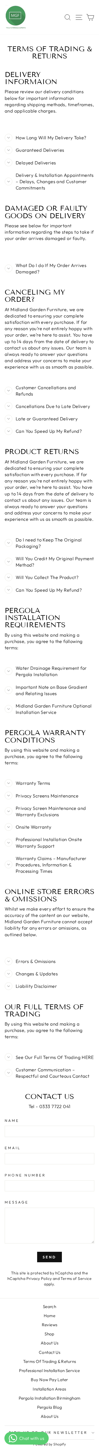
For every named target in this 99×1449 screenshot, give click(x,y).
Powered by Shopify (49, 1444)
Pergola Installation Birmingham (50, 1398)
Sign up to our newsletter (48, 1432)
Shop (49, 1333)
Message (17, 1202)
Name (12, 1120)
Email (13, 1148)
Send (49, 1257)
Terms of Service (76, 1278)
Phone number (25, 1175)
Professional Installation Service (49, 1370)
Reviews (49, 1324)
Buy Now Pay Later (49, 1379)
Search (49, 1306)
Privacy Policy (39, 1278)
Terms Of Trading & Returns (49, 1361)
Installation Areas (49, 1389)
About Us (49, 1343)
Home (50, 1315)
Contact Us (49, 1352)
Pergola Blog (49, 1407)
